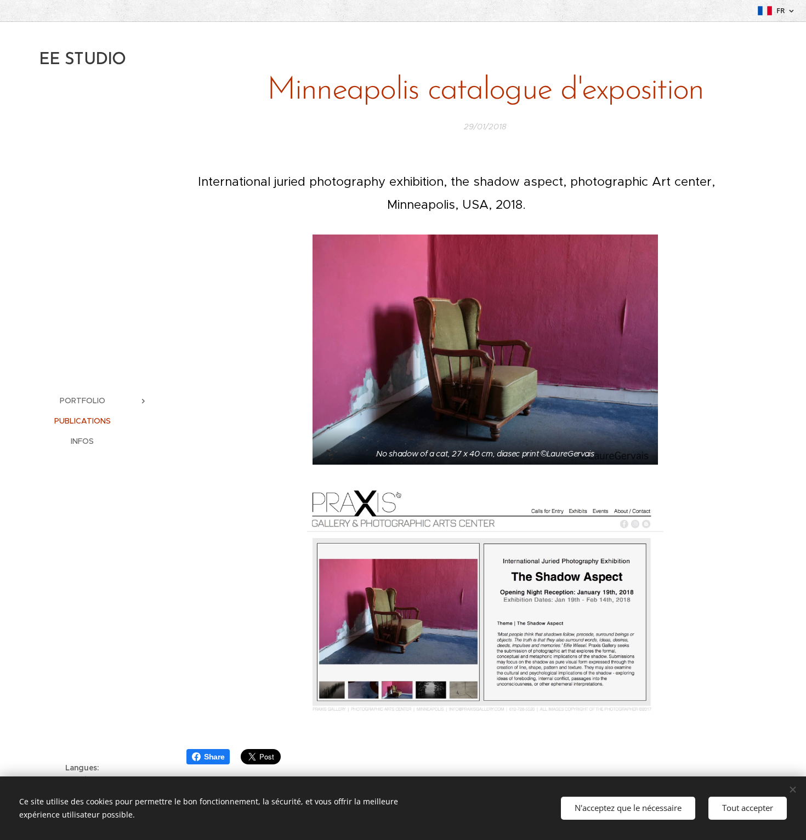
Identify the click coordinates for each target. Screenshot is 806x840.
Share (214, 756)
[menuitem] (82, 401)
